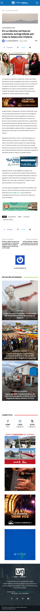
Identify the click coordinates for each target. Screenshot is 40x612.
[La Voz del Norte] (3, 41)
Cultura (20, 310)
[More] (30, 47)
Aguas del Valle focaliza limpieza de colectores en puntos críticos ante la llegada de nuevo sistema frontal (20, 396)
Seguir (20, 420)
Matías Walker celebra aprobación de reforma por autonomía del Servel (29, 243)
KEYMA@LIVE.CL (15, 192)
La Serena (26, 216)
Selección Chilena (8, 219)
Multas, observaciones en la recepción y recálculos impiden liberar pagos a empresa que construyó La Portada (10, 245)
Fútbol (19, 216)
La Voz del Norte (12, 40)
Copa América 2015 (12, 10)
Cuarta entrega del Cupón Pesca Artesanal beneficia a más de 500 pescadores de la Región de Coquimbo (20, 356)
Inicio (3, 10)
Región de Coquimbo (20, 351)
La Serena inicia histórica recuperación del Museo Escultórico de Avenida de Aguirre (20, 315)
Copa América (12, 216)
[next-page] (6, 404)
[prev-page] (3, 404)
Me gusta (8, 420)
